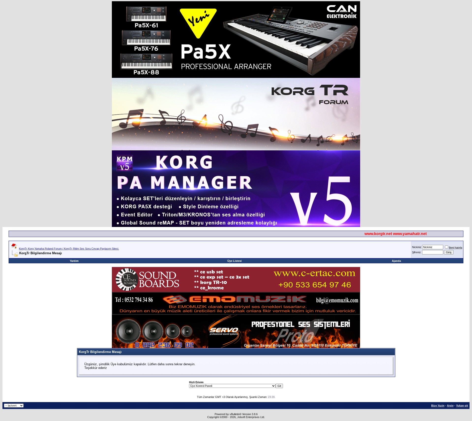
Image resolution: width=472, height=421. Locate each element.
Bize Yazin (437, 405)
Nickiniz (416, 247)
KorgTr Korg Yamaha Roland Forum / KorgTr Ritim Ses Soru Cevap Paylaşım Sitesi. (69, 248)
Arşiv (450, 405)
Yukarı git (462, 405)
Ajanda (396, 260)
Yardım (74, 260)
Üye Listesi (234, 260)
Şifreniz (416, 252)
